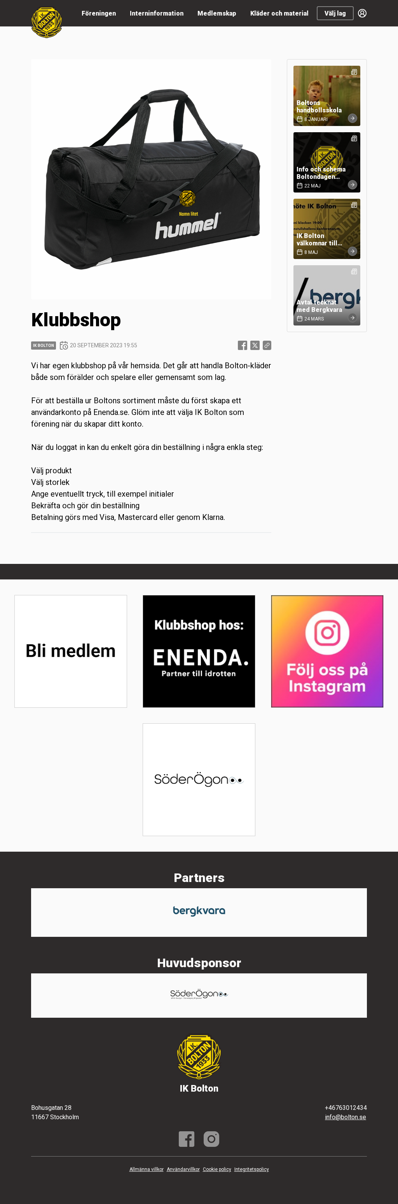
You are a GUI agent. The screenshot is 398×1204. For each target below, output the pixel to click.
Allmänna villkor (146, 1169)
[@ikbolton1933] (211, 1139)
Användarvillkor (183, 1169)
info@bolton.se (345, 1117)
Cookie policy (217, 1169)
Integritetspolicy (251, 1169)
